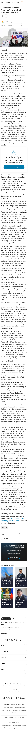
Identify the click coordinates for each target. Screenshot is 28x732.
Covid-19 (4, 527)
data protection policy (14, 722)
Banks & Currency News (19, 618)
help (16, 717)
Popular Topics (6, 618)
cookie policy (19, 720)
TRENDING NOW (7, 565)
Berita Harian (14, 710)
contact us (11, 717)
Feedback (5, 538)
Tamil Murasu (22, 710)
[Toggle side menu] (2, 2)
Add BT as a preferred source (13, 22)
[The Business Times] (13, 2)
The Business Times (19, 707)
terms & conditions (10, 720)
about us (6, 717)
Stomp (14, 713)
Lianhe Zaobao (6, 710)
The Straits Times (8, 707)
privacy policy (21, 717)
